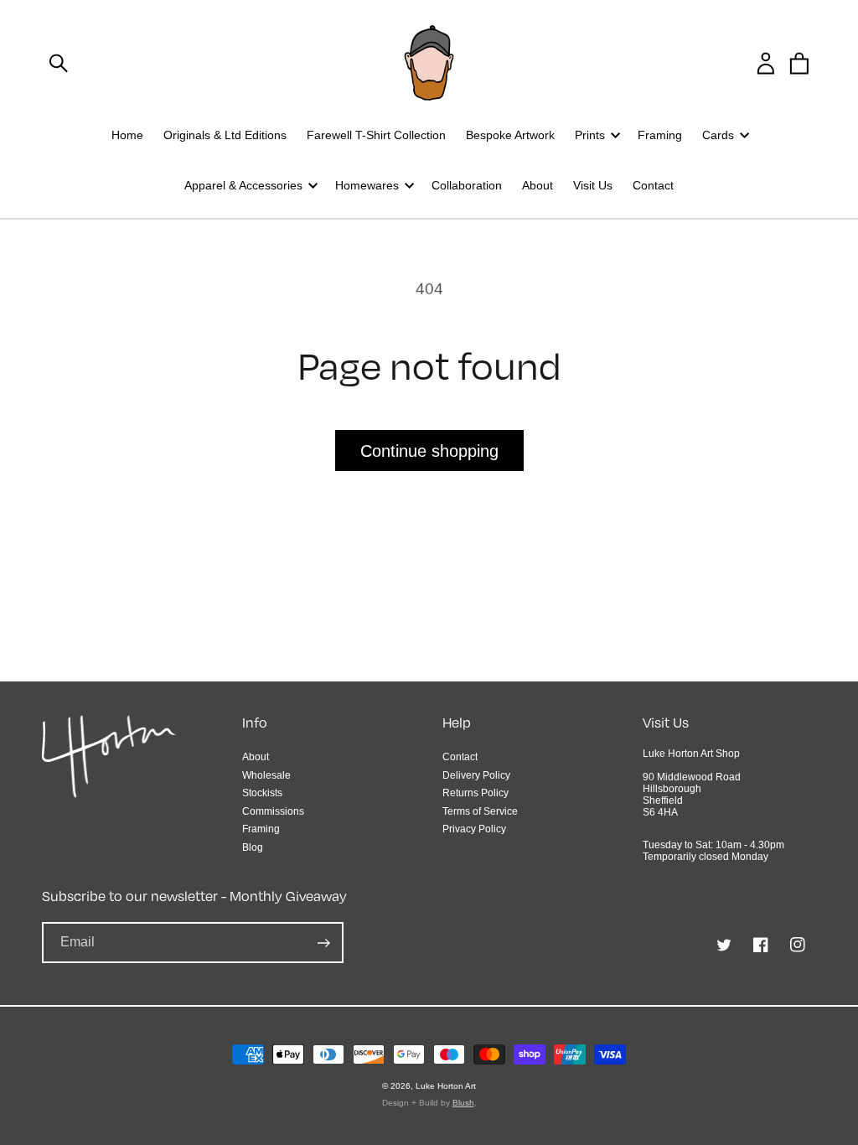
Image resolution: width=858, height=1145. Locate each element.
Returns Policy (475, 793)
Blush (463, 1102)
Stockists (262, 793)
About (255, 757)
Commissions (273, 811)
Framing (261, 829)
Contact (460, 757)
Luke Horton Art (446, 1086)
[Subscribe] (323, 942)
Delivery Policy (476, 775)
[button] (58, 63)
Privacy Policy (474, 829)
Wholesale (266, 775)
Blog (252, 847)
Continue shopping (429, 451)
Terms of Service (480, 811)
